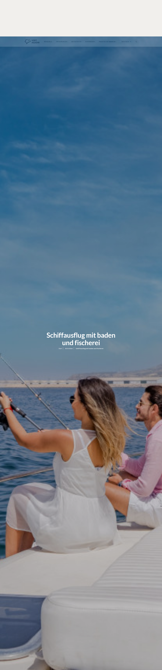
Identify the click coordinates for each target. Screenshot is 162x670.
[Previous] (37, 667)
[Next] (37, 663)
